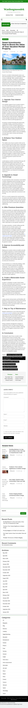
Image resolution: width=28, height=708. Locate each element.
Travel (4, 693)
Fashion (4, 642)
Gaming (4, 651)
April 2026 (5, 555)
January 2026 (6, 564)
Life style (5, 39)
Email (5, 420)
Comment (6, 397)
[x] (14, 6)
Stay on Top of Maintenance (10, 366)
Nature (4, 673)
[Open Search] (24, 19)
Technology (5, 690)
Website (6, 425)
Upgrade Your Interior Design (10, 369)
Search (4, 510)
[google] (15, 6)
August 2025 (5, 578)
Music (4, 671)
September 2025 (6, 575)
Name (5, 414)
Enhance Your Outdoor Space (14, 354)
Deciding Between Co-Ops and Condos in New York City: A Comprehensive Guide (17, 451)
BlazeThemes (14, 699)
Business (5, 628)
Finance (4, 645)
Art (3, 620)
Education (5, 637)
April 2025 (5, 589)
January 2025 (6, 598)
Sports (4, 687)
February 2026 (6, 561)
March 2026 (5, 558)
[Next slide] (26, 1)
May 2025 (5, 586)
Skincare (5, 685)
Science (4, 682)
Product (4, 679)
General (4, 654)
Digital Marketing (6, 634)
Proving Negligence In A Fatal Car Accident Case (14, 530)
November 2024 (6, 603)
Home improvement (7, 662)
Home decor (5, 659)
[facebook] (11, 6)
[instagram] (12, 6)
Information (5, 665)
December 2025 (6, 567)
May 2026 (5, 552)
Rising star (5, 51)
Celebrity (5, 631)
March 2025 (5, 592)
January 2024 (6, 612)
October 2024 (6, 606)
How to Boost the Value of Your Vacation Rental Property (13, 358)
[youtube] (17, 6)
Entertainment (6, 639)
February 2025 (6, 595)
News (4, 676)
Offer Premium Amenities (9, 364)
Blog (4, 625)
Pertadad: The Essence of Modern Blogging (12, 537)
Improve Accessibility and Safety (11, 361)
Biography (5, 623)
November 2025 (6, 569)
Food (4, 648)
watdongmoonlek (14, 9)
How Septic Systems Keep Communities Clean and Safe (12, 1)
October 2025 (6, 572)
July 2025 (5, 581)
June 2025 (5, 583)
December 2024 (6, 600)
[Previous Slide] (24, 1)
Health (4, 656)
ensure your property (7, 313)
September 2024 (6, 609)
